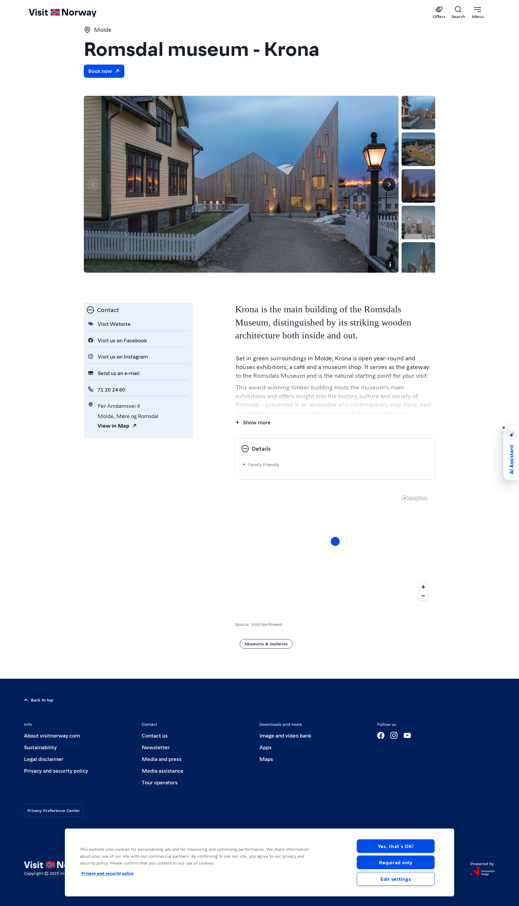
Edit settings (396, 879)
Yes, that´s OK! (396, 846)
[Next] (389, 184)
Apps (266, 747)
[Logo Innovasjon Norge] (482, 871)
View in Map (113, 425)
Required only (395, 862)
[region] (259, 862)
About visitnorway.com (52, 735)
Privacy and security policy (56, 770)
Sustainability (40, 747)
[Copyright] (390, 264)
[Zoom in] (423, 587)
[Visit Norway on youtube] (407, 735)
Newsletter (156, 747)
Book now (100, 70)
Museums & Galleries (266, 643)
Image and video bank (285, 735)
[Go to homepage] (72, 12)
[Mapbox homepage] (414, 498)
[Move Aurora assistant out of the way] (504, 428)
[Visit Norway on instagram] (394, 735)
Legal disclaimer (43, 758)
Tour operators (160, 782)
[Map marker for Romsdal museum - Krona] (335, 541)
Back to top (42, 699)
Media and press (161, 758)
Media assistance (163, 770)
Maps (266, 758)
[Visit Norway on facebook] (380, 735)
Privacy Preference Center (53, 810)
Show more (257, 422)
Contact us (155, 735)
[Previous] (93, 184)
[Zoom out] (423, 595)
